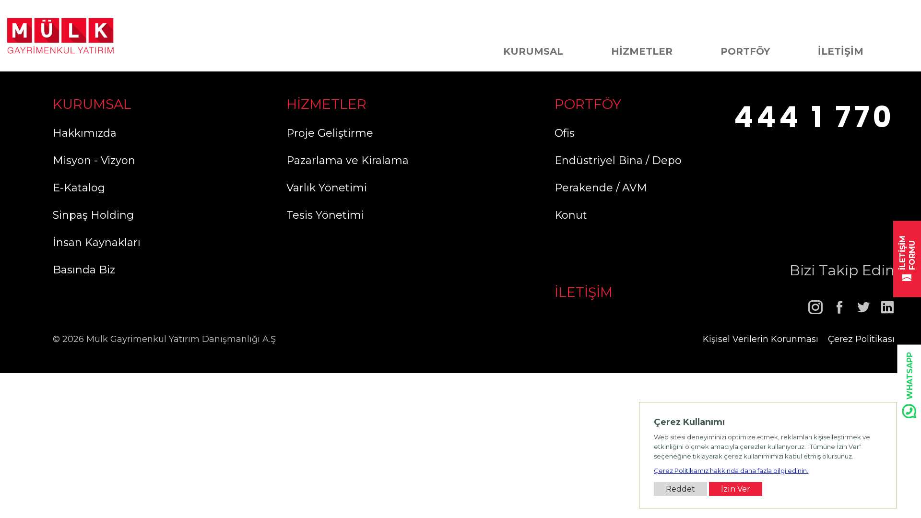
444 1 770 (814, 117)
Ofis (565, 133)
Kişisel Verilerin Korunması (760, 339)
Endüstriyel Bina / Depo (618, 160)
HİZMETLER (642, 51)
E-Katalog (79, 187)
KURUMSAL (533, 51)
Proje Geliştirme (329, 133)
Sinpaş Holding (93, 215)
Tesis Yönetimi (325, 215)
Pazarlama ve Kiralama (347, 160)
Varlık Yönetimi (326, 187)
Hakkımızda (85, 133)
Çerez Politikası (861, 339)
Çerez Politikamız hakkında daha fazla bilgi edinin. (731, 470)
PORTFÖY (745, 51)
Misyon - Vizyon (94, 160)
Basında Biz (84, 269)
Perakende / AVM (601, 187)
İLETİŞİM (840, 51)
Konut (571, 215)
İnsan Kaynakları (97, 242)
